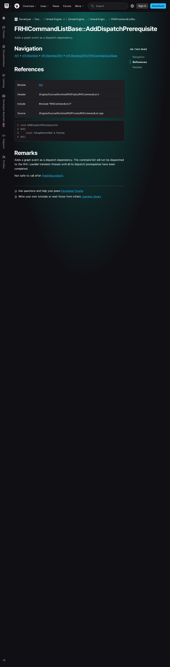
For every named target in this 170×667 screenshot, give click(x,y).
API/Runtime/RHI (51, 55)
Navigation (139, 57)
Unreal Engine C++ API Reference (99, 19)
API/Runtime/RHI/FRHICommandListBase (91, 55)
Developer (25, 19)
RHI (41, 84)
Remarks (137, 67)
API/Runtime (30, 55)
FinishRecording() (52, 175)
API (16, 55)
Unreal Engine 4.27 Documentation (77, 19)
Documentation (38, 19)
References (140, 62)
